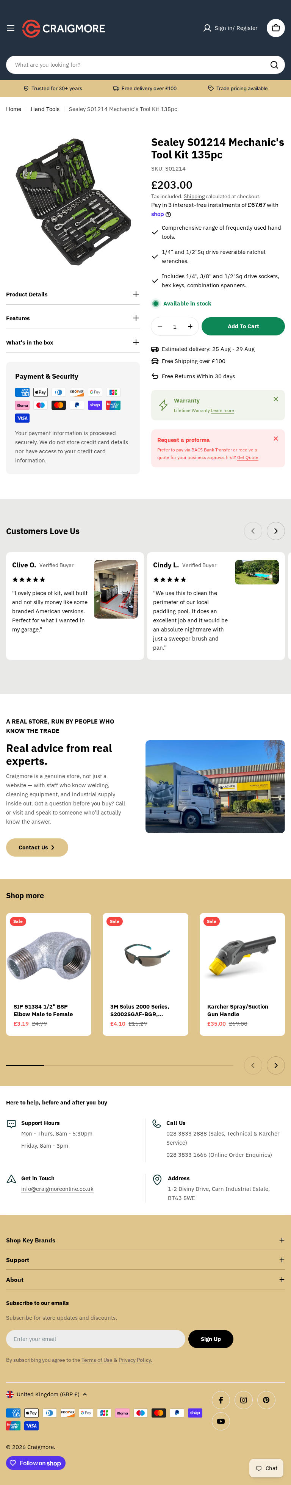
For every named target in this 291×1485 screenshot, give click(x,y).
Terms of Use (97, 1360)
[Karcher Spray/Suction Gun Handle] (242, 955)
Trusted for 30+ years (56, 88)
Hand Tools (45, 109)
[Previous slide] (253, 531)
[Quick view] (80, 930)
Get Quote (247, 457)
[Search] (274, 64)
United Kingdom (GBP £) (48, 1394)
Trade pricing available (242, 88)
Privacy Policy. (135, 1360)
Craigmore (40, 1447)
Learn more (222, 410)
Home (13, 109)
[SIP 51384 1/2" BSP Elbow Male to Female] (48, 955)
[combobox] (145, 65)
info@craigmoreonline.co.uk (57, 1188)
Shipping (194, 196)
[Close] (276, 399)
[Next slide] (276, 531)
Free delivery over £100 (149, 88)
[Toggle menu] (10, 28)
